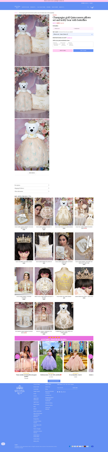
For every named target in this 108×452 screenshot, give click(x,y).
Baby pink (36, 441)
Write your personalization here (61, 40)
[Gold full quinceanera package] (84, 211)
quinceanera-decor (27, 446)
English (91, 3)
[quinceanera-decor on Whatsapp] (87, 3)
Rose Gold (36, 386)
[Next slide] (90, 356)
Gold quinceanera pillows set (44, 261)
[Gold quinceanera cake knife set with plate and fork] (84, 246)
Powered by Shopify (19, 447)
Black (35, 408)
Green (35, 396)
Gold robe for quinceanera (64, 296)
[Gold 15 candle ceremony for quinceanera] (44, 316)
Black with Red (37, 411)
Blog (46, 389)
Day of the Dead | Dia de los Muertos (38, 415)
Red (35, 406)
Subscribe (75, 387)
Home (16, 12)
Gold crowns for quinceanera (24, 261)
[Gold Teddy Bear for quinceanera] (64, 211)
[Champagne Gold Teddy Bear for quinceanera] (64, 316)
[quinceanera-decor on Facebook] (82, 3)
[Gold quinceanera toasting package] (24, 281)
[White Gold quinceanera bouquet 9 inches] (44, 281)
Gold (35, 393)
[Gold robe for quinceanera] (64, 281)
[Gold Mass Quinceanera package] (24, 316)
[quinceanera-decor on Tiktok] (86, 3)
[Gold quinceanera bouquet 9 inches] (44, 211)
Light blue (36, 402)
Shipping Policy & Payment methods (49, 399)
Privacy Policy (49, 405)
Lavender (36, 389)
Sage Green (37, 391)
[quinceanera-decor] (17, 7)
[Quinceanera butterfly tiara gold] (84, 281)
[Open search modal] (88, 7)
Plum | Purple (37, 428)
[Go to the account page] (90, 7)
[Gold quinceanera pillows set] (44, 246)
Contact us (48, 395)
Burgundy (36, 418)
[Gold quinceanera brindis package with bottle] (24, 211)
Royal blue (36, 404)
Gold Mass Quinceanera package (24, 331)
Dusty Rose (36, 439)
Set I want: (63, 32)
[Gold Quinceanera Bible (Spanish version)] (64, 246)
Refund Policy (48, 403)
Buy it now (83, 50)
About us (47, 386)
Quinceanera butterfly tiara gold (84, 296)
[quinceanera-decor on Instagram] (85, 3)
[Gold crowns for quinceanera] (24, 246)
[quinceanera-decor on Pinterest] (83, 3)
